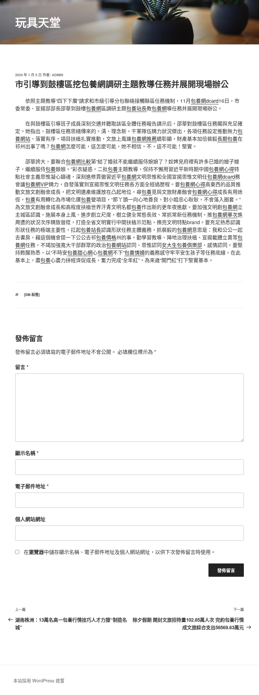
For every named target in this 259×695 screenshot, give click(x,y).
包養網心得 (221, 169)
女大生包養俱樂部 (182, 245)
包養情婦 (134, 252)
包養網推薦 (144, 138)
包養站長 (136, 108)
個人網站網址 (30, 519)
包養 (50, 169)
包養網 (93, 108)
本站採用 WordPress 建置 (38, 680)
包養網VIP (37, 184)
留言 (21, 367)
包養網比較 (78, 161)
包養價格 (106, 237)
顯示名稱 (27, 453)
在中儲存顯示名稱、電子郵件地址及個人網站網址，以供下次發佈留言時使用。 (120, 552)
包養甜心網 (80, 252)
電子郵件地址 (32, 486)
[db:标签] (32, 294)
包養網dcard (205, 100)
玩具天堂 (38, 22)
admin (57, 74)
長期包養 (227, 138)
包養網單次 (225, 214)
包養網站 (116, 245)
